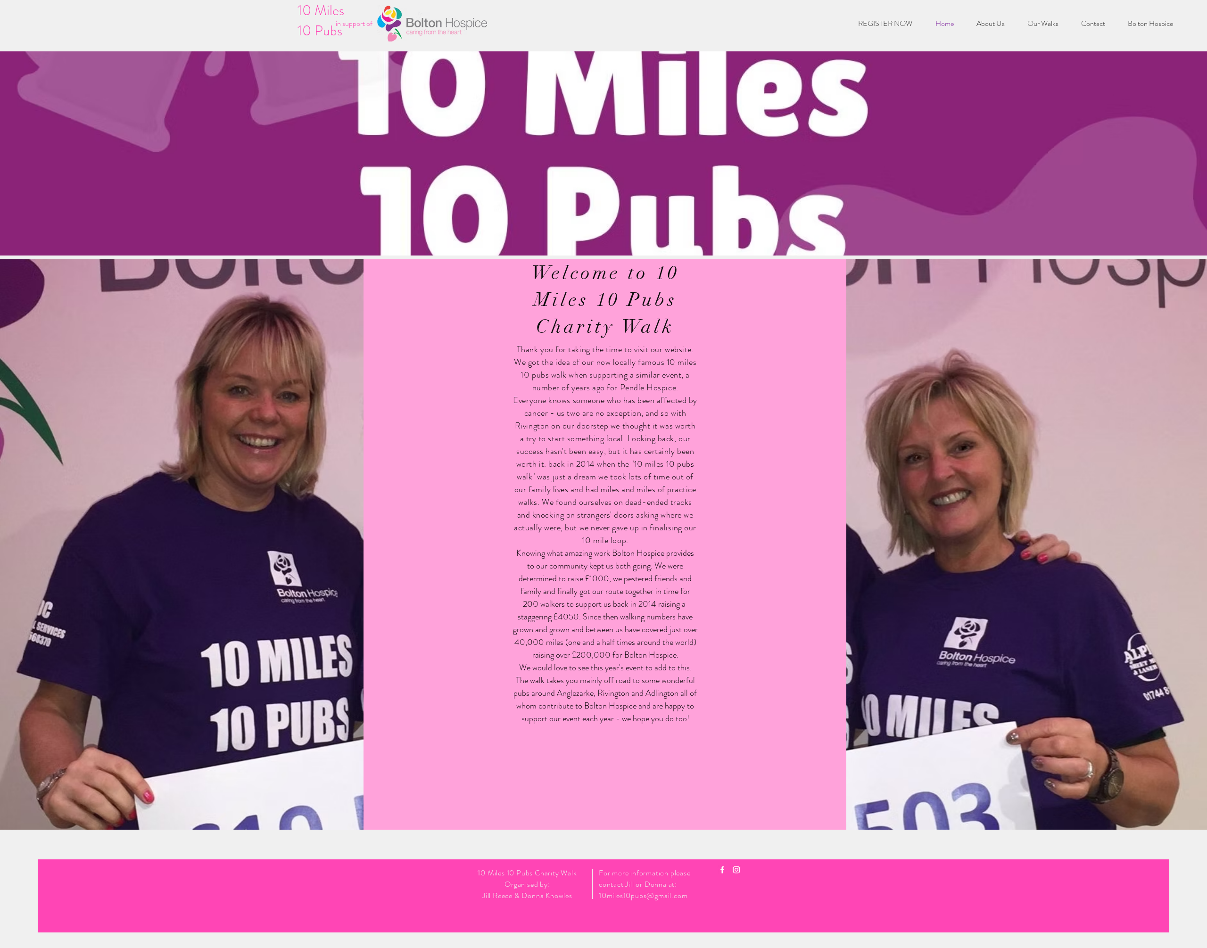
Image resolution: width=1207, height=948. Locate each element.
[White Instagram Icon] (736, 869)
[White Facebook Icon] (722, 869)
